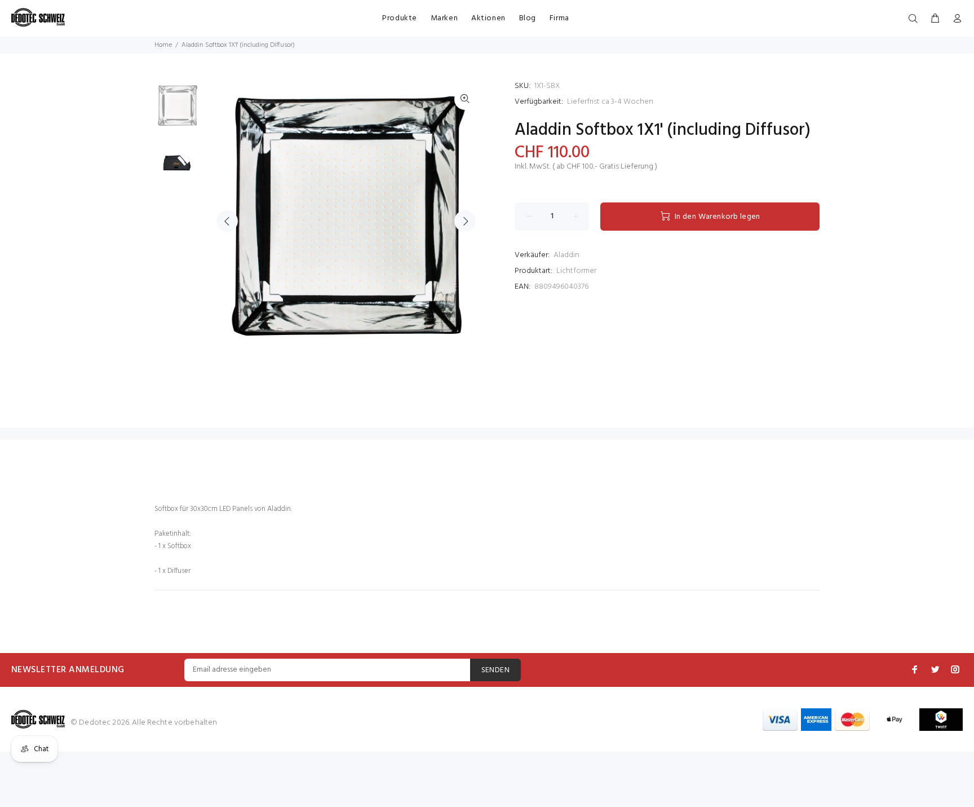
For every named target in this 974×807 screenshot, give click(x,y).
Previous (227, 221)
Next (465, 221)
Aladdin (566, 255)
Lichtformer (576, 270)
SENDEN (495, 670)
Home (163, 45)
